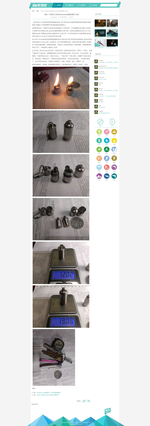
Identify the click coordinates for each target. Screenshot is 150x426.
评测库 (58, 5)
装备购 (94, 5)
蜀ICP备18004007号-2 (85, 422)
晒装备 (70, 5)
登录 (112, 125)
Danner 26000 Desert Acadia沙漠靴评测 (48, 395)
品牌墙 (82, 5)
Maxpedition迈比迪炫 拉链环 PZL (114, 37)
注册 (100, 125)
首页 (33, 11)
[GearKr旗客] (40, 6)
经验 (37, 11)
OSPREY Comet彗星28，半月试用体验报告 (49, 392)
